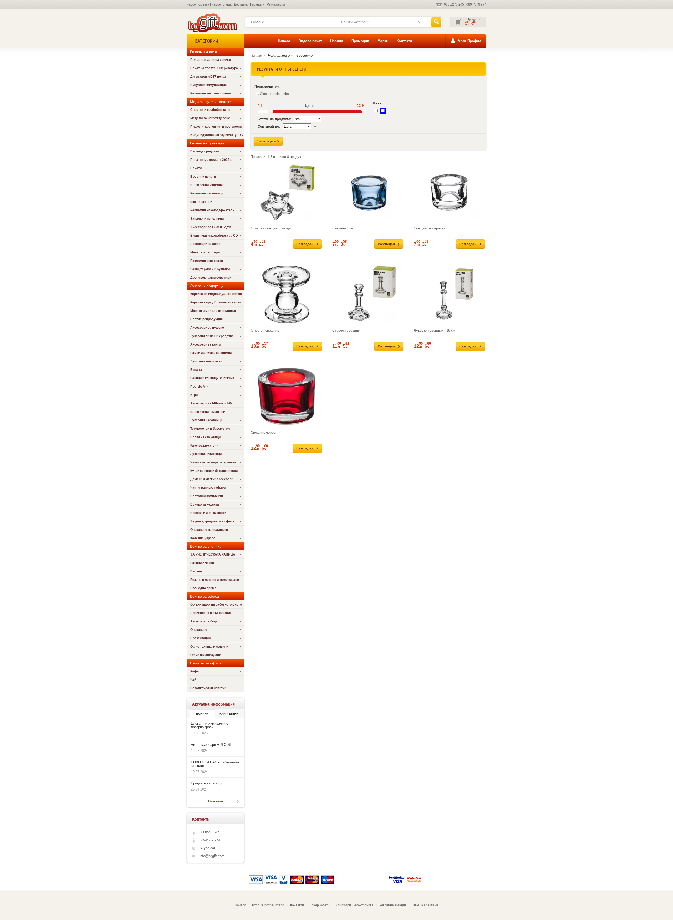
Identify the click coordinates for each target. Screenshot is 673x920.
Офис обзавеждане (205, 655)
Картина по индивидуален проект (216, 294)
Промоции (360, 41)
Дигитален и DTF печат (208, 76)
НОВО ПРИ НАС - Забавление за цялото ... (215, 764)
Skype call (208, 848)
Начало (284, 41)
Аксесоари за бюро (205, 244)
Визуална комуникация (208, 85)
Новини (336, 41)
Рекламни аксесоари (206, 261)
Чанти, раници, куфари (208, 487)
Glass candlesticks (274, 94)
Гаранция (257, 4)
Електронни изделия (206, 185)
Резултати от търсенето (290, 55)
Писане (196, 571)
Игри (194, 395)
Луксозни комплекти (206, 361)
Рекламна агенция (393, 905)
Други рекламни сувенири (210, 277)
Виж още (215, 801)
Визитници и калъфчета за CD (214, 235)
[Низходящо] (315, 126)
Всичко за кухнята (204, 504)
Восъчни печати (203, 176)
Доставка (241, 4)
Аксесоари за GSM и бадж (210, 227)
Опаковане (198, 630)
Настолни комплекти (206, 496)
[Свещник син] (368, 192)
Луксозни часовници (206, 420)
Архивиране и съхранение (211, 613)
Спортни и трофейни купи (210, 110)
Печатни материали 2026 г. (211, 160)
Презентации (200, 638)
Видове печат (310, 41)
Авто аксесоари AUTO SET (212, 745)
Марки (383, 41)
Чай (193, 680)
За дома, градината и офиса (212, 521)
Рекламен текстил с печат (210, 93)
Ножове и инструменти (208, 513)
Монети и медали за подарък (213, 311)
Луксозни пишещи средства (212, 336)
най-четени (228, 713)
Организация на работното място (216, 604)
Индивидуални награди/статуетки (216, 135)
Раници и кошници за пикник (212, 378)
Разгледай (304, 244)
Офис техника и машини (209, 646)
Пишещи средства (204, 151)
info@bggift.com (212, 856)
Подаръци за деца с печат (210, 60)
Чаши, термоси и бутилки (210, 269)
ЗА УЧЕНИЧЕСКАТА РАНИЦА (212, 554)
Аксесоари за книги (205, 344)
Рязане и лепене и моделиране (214, 580)
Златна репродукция (206, 319)
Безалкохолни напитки (208, 688)
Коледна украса (202, 538)
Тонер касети (320, 905)
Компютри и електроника (354, 905)
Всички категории (355, 22)
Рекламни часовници (206, 193)
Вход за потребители (268, 905)
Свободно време (203, 588)
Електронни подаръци (207, 412)
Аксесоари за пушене (207, 327)
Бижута (196, 370)
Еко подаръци (201, 202)
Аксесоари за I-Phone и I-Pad (212, 403)
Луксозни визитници (206, 454)
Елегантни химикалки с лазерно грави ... (209, 725)
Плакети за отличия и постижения (216, 126)
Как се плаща (222, 4)
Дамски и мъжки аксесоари (211, 479)
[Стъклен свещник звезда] (287, 192)
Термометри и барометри (210, 429)
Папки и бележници (205, 437)
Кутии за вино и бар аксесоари (214, 471)
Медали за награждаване (210, 118)
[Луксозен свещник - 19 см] (450, 294)
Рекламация (276, 4)
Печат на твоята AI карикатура (214, 68)
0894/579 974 (476, 4)
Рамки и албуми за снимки (211, 353)
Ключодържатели (204, 445)
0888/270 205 (454, 4)
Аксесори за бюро (204, 621)
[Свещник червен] (287, 397)
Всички (202, 713)
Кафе (194, 671)
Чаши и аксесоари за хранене (213, 462)
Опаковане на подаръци (209, 530)
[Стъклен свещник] (287, 294)
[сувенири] (212, 32)
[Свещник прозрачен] (450, 192)
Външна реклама (426, 905)
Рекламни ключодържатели (212, 210)
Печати (196, 168)
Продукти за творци (206, 783)
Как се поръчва (198, 4)
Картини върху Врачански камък (216, 302)
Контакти (404, 41)
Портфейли (199, 386)
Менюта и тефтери (205, 252)
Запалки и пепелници (207, 219)
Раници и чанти (202, 563)
